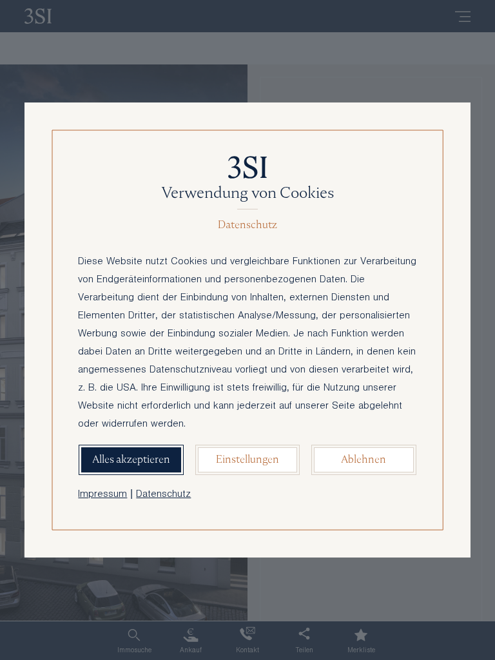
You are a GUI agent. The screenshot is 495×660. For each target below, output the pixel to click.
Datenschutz (163, 495)
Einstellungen (247, 459)
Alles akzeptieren (131, 459)
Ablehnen (363, 459)
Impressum (102, 495)
